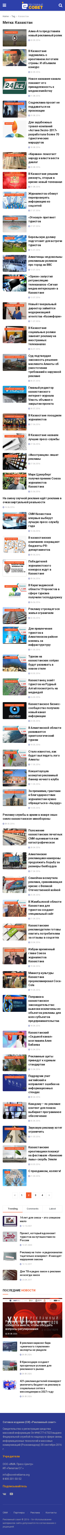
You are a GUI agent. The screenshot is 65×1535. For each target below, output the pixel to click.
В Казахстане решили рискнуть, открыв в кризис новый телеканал (45, 178)
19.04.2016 (35, 966)
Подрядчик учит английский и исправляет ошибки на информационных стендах (43, 1084)
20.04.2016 (35, 942)
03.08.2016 (35, 167)
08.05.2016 (9, 824)
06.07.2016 (35, 349)
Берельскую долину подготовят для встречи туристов (45, 241)
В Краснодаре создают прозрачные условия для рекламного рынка (35, 1365)
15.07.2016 (35, 250)
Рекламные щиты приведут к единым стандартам (41, 1060)
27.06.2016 (35, 424)
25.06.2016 (35, 492)
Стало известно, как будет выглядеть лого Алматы (44, 755)
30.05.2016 (35, 673)
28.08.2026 (12, 1334)
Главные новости (14, 103)
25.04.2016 (35, 895)
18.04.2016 (35, 1026)
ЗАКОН (9, 772)
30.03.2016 (35, 1164)
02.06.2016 (35, 618)
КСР (7, 1172)
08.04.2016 (35, 1097)
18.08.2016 (35, 147)
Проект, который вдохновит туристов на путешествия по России (38, 1237)
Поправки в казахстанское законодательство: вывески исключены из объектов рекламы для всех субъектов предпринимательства (44, 1009)
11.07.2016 (35, 321)
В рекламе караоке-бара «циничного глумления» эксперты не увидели (35, 1346)
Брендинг (11, 52)
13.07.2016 (35, 270)
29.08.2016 (35, 115)
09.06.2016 (35, 555)
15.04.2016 (35, 1050)
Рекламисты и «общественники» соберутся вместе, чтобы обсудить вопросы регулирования (29, 1325)
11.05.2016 (35, 784)
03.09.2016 (35, 40)
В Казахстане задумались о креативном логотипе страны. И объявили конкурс (43, 59)
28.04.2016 (35, 848)
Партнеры (19, 1512)
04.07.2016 (35, 381)
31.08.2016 (35, 96)
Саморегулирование (16, 475)
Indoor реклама (13, 1105)
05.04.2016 (35, 1121)
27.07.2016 (35, 211)
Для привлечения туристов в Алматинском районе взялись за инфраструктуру (43, 637)
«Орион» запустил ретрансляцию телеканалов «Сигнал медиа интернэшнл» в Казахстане (43, 284)
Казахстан (23, 16)
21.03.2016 (35, 1176)
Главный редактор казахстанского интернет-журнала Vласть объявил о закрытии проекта (41, 396)
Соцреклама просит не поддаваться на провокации (44, 106)
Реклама (35, 1512)
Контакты (51, 1512)
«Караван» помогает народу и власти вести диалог (43, 158)
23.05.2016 (35, 721)
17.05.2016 (35, 765)
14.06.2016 (9, 507)
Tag (13, 16)
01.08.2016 (35, 187)
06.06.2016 (35, 602)
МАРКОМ (9, 123)
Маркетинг (11, 32)
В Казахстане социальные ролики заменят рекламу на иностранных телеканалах (42, 336)
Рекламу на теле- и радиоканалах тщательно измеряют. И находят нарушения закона (41, 1256)
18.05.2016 (35, 745)
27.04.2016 (35, 871)
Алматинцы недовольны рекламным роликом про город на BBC (45, 261)
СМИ (5, 1512)
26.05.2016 (35, 697)
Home (6, 16)
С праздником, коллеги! (44, 1171)
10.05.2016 (35, 808)
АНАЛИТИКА (11, 456)
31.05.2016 (35, 650)
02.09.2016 (35, 72)
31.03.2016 (35, 1137)
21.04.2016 (35, 919)
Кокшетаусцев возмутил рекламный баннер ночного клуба (43, 775)
